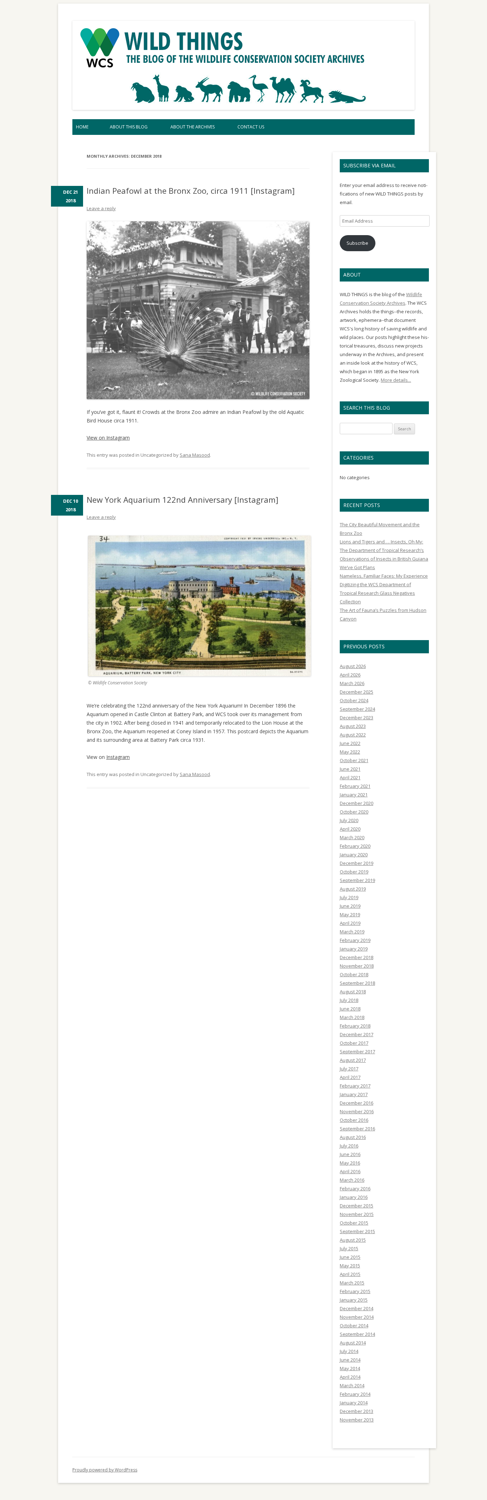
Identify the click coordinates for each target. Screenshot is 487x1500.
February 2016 (355, 1188)
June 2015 (350, 1257)
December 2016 (356, 1103)
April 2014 (350, 1377)
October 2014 (354, 1325)
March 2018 (352, 1017)
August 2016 (353, 1137)
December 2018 (356, 957)
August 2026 (353, 666)
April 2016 (350, 1171)
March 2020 (352, 837)
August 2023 (353, 726)
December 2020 (356, 803)
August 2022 (353, 734)
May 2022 (350, 752)
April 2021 (350, 777)
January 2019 (354, 949)
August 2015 (353, 1240)
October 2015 (354, 1223)
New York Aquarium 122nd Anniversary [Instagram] (182, 499)
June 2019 (350, 906)
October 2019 (354, 871)
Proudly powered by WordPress (104, 1470)
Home (82, 127)
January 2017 (354, 1094)
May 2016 (350, 1163)
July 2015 (349, 1248)
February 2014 (355, 1394)
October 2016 (354, 1120)
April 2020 (350, 829)
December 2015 (356, 1205)
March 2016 (352, 1180)
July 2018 (349, 1000)
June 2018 (350, 1008)
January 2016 (354, 1197)
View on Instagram (108, 437)
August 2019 (353, 889)
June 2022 (350, 743)
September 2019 (357, 880)
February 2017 (355, 1086)
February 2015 (355, 1291)
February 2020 (355, 846)
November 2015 (357, 1214)
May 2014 (350, 1368)
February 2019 (355, 940)
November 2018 (357, 966)
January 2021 (354, 794)
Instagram (118, 757)
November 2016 (357, 1111)
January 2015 (354, 1300)
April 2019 (350, 923)
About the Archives (192, 127)
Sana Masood (195, 455)
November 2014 (357, 1317)
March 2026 (352, 683)
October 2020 (354, 812)
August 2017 (353, 1060)
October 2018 (354, 974)
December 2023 (356, 717)
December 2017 (356, 1034)
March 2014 (352, 1385)
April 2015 (350, 1274)
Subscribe (357, 243)
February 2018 (355, 1026)
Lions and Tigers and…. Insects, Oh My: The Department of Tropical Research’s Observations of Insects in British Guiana (384, 550)
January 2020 (354, 854)
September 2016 (357, 1128)
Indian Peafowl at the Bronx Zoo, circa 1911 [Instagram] (191, 190)
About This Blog (129, 127)
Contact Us (250, 127)
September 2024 (357, 709)
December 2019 (356, 863)
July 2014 (349, 1351)
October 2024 (354, 700)
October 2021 (354, 760)
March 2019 (352, 931)
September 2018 (357, 983)
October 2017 (354, 1043)
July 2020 (349, 820)
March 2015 (352, 1282)
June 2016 (350, 1154)
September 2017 (357, 1051)
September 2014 (357, 1334)
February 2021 (355, 786)
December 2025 (356, 692)
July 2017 (349, 1068)
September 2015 (357, 1231)
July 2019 (349, 897)
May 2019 (350, 914)
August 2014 (353, 1342)
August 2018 (353, 991)
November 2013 (357, 1420)
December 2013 (356, 1411)
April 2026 (350, 675)
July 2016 (349, 1145)
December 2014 (356, 1308)
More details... (396, 380)
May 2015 (350, 1265)
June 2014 (350, 1360)
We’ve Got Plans (357, 567)
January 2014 (354, 1402)
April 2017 (350, 1077)
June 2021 (350, 769)
